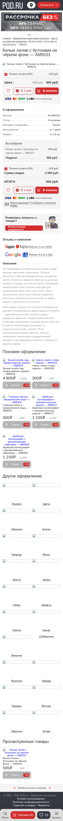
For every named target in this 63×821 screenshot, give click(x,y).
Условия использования (30, 798)
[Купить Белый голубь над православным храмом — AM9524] (17, 363)
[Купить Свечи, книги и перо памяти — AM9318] (46, 361)
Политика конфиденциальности (31, 802)
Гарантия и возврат (24, 805)
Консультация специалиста (16, 228)
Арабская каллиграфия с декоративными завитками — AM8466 (16, 450)
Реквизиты (44, 805)
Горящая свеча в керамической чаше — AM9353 (16, 408)
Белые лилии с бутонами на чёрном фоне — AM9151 (15, 761)
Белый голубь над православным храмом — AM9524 (16, 371)
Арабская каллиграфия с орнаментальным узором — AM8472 (45, 410)
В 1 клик (26, 90)
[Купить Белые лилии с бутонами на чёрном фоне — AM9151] (17, 752)
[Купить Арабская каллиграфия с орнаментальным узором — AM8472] (46, 400)
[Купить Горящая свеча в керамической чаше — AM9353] (17, 399)
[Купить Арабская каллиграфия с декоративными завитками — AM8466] (17, 440)
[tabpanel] (31, 21)
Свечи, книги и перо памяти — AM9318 (43, 367)
